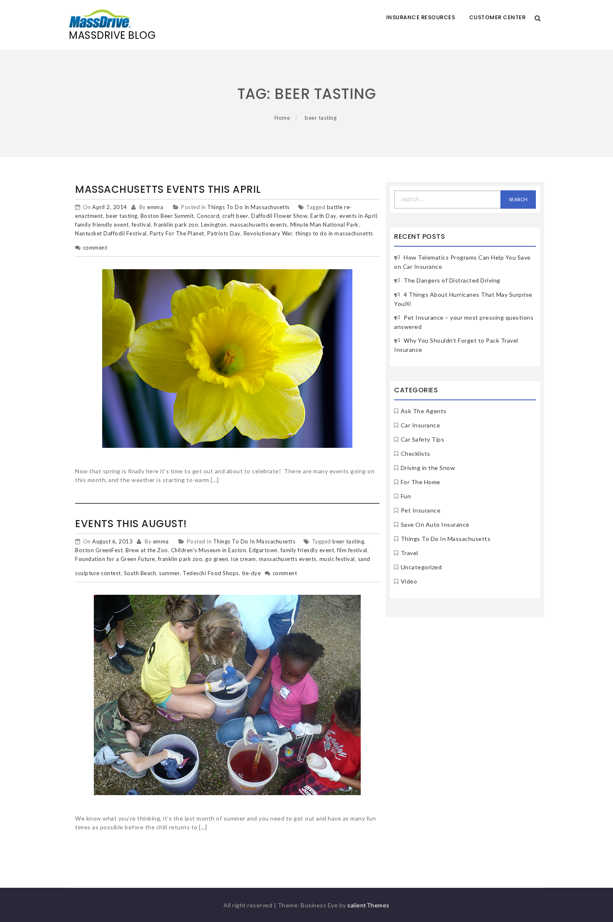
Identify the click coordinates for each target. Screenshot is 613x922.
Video (409, 581)
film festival (352, 550)
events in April (358, 215)
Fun (406, 496)
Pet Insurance (421, 510)
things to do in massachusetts (334, 233)
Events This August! (131, 523)
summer (169, 573)
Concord (208, 215)
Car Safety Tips (423, 439)
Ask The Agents (424, 410)
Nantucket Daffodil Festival (111, 233)
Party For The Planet (177, 233)
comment (95, 247)
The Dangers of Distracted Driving (452, 280)
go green (216, 559)
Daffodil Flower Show (279, 215)
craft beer (235, 215)
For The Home (420, 481)
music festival (337, 559)
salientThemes (368, 905)
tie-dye (251, 573)
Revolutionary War (268, 233)
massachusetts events (258, 224)
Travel (409, 552)
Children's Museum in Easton (208, 550)
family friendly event (102, 224)
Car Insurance (420, 425)
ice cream (243, 559)
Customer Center (497, 17)
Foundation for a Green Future (115, 559)
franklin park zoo (176, 224)
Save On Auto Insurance (435, 524)
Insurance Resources (420, 17)
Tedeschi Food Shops (211, 573)
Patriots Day (224, 233)
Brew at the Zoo (147, 550)
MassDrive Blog (112, 35)
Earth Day (323, 215)
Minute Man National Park (324, 224)
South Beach (140, 573)
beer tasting (122, 215)
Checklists (415, 453)
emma (155, 207)
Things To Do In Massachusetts (248, 207)
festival (141, 224)
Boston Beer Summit (167, 215)
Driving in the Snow (428, 467)
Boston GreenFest (99, 550)
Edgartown (263, 550)
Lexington (214, 224)
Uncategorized (421, 567)
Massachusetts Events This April (168, 189)
